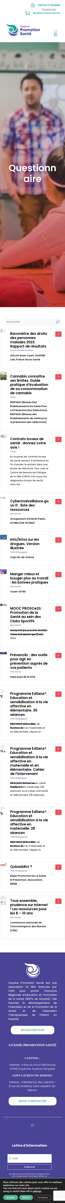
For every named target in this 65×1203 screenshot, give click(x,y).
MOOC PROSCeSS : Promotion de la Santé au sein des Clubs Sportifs (26, 614)
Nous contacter (32, 1101)
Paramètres (43, 1197)
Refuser (26, 1197)
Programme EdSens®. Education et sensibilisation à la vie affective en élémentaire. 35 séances (29, 704)
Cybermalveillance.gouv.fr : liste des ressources (29, 505)
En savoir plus (32, 1030)
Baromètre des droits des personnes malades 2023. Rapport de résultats (28, 340)
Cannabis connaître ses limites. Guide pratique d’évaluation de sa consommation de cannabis (29, 385)
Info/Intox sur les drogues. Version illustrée (25, 543)
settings (37, 1191)
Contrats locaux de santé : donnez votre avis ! (28, 443)
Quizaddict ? (21, 866)
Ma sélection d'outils (46, 13)
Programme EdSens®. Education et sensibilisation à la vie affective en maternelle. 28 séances (29, 822)
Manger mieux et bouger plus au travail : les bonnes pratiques (29, 578)
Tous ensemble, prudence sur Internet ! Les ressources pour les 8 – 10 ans (29, 907)
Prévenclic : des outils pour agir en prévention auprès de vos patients (29, 661)
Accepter (10, 1197)
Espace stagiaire (49, 5)
